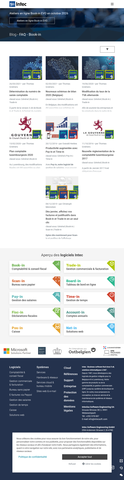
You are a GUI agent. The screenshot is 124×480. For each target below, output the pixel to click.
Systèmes (43, 367)
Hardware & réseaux (47, 377)
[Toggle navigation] (112, 4)
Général (25, 99)
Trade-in (13, 102)
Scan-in (49, 229)
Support (68, 380)
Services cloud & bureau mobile (45, 384)
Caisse (12, 410)
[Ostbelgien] (82, 350)
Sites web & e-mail (46, 391)
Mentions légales (69, 408)
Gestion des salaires (20, 399)
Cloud (67, 367)
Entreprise (70, 386)
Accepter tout (85, 456)
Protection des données (70, 396)
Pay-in (69, 156)
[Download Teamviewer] (121, 461)
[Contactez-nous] (121, 475)
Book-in (33, 99)
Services (41, 372)
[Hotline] (121, 468)
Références (71, 374)
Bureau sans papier (19, 389)
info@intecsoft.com (98, 419)
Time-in (49, 159)
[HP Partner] (42, 350)
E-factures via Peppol (20, 394)
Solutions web (16, 415)
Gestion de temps (18, 404)
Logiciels (14, 367)
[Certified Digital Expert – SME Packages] (111, 350)
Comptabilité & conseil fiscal (17, 374)
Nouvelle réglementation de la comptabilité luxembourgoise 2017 (98, 155)
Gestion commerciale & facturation (20, 383)
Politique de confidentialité (32, 456)
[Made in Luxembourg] (57, 350)
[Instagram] (112, 467)
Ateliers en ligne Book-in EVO (32, 20)
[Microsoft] (17, 350)
